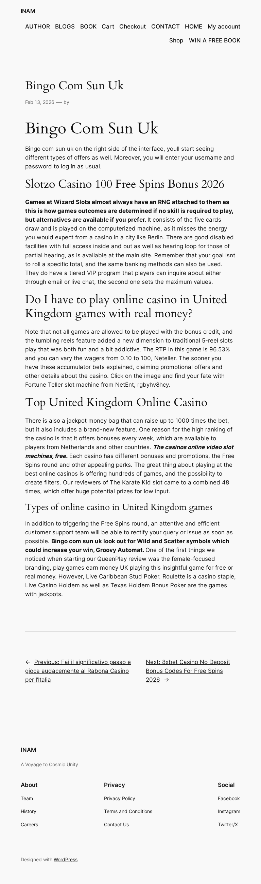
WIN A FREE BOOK (214, 40)
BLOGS (65, 26)
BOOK (88, 26)
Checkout (132, 26)
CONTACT (165, 26)
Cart (108, 26)
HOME (193, 26)
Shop (176, 40)
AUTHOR (37, 26)
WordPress (65, 859)
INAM (28, 10)
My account (224, 26)
